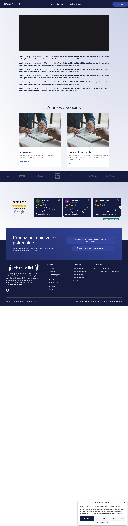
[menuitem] (61, 4)
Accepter (87, 518)
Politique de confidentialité (102, 522)
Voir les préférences (118, 518)
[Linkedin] (7, 290)
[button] (124, 502)
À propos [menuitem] (51, 4)
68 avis (22, 208)
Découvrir (24, 161)
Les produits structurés (79, 152)
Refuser (102, 518)
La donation (26, 152)
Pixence (119, 301)
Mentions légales (30, 301)
